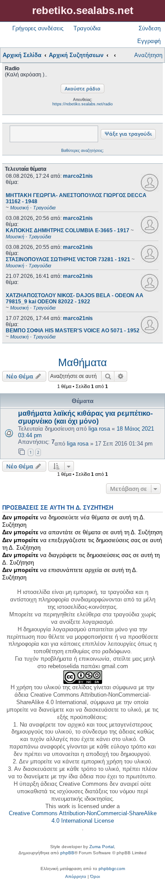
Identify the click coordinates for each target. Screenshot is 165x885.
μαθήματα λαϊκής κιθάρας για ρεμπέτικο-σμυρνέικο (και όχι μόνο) (85, 417)
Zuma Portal (101, 846)
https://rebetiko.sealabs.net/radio (82, 104)
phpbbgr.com (112, 868)
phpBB (67, 852)
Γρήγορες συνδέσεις (37, 28)
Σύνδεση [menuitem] (150, 28)
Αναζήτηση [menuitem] (148, 55)
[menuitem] (75, 877)
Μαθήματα (82, 362)
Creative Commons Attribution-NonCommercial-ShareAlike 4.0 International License (83, 817)
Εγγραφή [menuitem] (149, 41)
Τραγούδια (87, 28)
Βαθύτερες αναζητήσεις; (82, 150)
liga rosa (99, 428)
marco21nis (78, 176)
